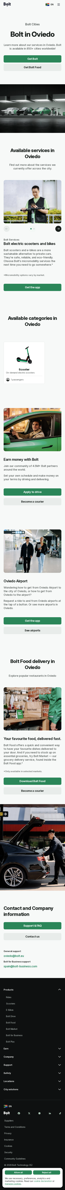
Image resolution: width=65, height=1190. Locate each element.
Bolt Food (10, 1022)
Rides (8, 997)
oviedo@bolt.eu (14, 955)
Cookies (8, 1146)
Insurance (9, 1139)
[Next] (58, 229)
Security (8, 1152)
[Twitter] (29, 1113)
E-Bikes (9, 1010)
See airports (32, 630)
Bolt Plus (10, 1041)
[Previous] (7, 229)
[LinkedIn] (49, 1113)
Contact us (32, 936)
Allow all (18, 1172)
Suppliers (8, 1120)
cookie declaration (43, 1181)
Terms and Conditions (14, 1127)
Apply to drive (32, 492)
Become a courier (32, 501)
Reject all (46, 1172)
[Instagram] (39, 1113)
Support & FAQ (32, 925)
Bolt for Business (14, 1035)
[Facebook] (18, 1113)
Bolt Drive (11, 1016)
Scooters (10, 1003)
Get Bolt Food (32, 67)
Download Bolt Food (32, 781)
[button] (32, 991)
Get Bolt (32, 58)
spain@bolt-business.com (20, 966)
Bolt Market (11, 1029)
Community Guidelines (15, 1158)
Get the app (32, 287)
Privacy (7, 1133)
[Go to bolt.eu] (7, 4)
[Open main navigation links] (58, 4)
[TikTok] (60, 1113)
